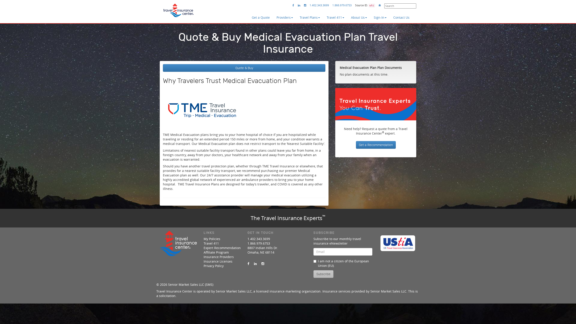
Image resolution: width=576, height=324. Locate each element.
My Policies (212, 239)
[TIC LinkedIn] (299, 5)
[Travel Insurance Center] (178, 9)
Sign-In (379, 17)
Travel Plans (309, 17)
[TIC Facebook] (293, 5)
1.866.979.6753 (342, 5)
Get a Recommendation (376, 145)
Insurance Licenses (218, 261)
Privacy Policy (214, 266)
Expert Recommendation (222, 248)
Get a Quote (261, 17)
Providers (284, 17)
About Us (358, 17)
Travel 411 (334, 17)
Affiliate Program (216, 252)
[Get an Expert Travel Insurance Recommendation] (375, 104)
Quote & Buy (244, 68)
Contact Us (401, 17)
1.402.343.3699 (319, 5)
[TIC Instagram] (305, 5)
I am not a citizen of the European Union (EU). (343, 263)
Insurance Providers (219, 257)
